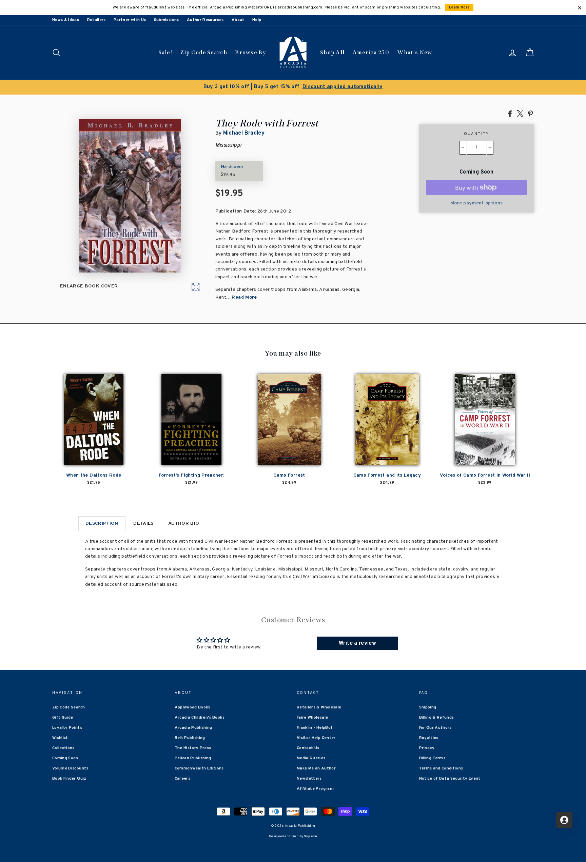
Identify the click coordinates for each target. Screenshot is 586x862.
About (238, 20)
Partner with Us (130, 20)
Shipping (427, 707)
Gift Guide (62, 717)
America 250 (371, 52)
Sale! (165, 52)
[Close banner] (580, 8)
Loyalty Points (67, 727)
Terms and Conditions (441, 768)
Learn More (459, 7)
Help (256, 20)
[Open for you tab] (564, 820)
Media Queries (311, 758)
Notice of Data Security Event (450, 778)
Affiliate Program (315, 788)
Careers (182, 778)
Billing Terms (432, 758)
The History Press (193, 748)
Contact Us (308, 748)
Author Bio (183, 523)
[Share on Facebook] (510, 113)
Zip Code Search (203, 52)
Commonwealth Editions (199, 768)
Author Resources (205, 20)
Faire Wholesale (312, 717)
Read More (244, 297)
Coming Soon (65, 758)
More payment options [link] (476, 203)
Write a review (357, 643)
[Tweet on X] (520, 113)
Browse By (250, 52)
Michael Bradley (244, 133)
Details (143, 523)
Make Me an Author (316, 768)
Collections (63, 748)
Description (101, 523)
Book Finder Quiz (69, 778)
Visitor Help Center (316, 738)
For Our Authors (435, 727)
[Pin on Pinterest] (530, 113)
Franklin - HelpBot (315, 727)
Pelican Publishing (193, 758)
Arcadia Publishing (193, 727)
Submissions (166, 20)
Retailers (96, 20)
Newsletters (309, 778)
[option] (293, 87)
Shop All (332, 52)
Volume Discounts (70, 768)
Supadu (310, 836)
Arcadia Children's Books (199, 717)
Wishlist (60, 738)
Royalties (428, 738)
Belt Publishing (190, 738)
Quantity (476, 134)
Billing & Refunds (436, 717)
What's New (414, 52)
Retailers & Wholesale (319, 707)
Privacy (426, 748)
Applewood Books (192, 707)
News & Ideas (65, 20)
